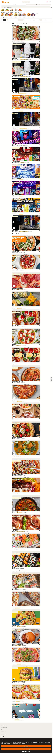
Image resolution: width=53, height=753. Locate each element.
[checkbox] (3, 15)
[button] (5, 2)
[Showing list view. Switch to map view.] (51, 7)
